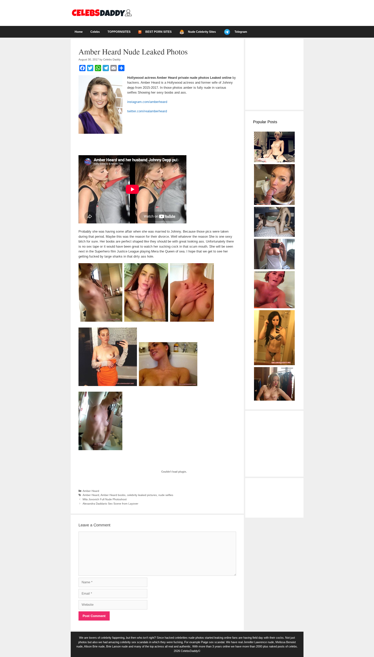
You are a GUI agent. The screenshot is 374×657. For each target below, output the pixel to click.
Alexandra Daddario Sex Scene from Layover (110, 503)
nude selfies (165, 495)
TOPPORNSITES (119, 31)
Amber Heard (91, 490)
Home (79, 31)
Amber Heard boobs (113, 495)
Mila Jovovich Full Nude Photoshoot (105, 499)
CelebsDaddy (189, 651)
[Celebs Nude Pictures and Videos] (101, 13)
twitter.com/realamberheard (147, 111)
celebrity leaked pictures (142, 495)
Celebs (95, 31)
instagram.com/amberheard (147, 102)
